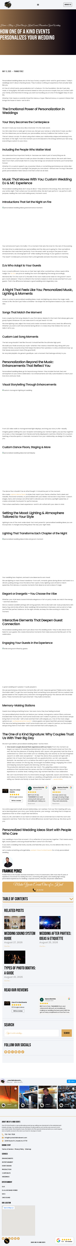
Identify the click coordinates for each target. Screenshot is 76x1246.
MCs (3, 1194)
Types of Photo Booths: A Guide (20, 971)
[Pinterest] (15, 1051)
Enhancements (7, 1158)
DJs (3, 1187)
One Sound (6, 1197)
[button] (38, 4)
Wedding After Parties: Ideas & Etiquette (55, 936)
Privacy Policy (19, 1149)
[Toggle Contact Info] (6, 1241)
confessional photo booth (21, 721)
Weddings (5, 1177)
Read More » (7, 946)
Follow (73, 1081)
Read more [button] (31, 804)
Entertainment (7, 1162)
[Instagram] (12, 1051)
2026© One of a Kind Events (38, 1242)
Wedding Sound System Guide (19, 936)
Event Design (6, 1166)
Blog (10, 25)
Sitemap (28, 1149)
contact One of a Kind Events (41, 850)
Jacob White (57, 779)
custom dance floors (18, 494)
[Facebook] (5, 1051)
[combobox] (31, 1033)
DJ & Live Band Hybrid (9, 1190)
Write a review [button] (16, 801)
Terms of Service (7, 1149)
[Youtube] (9, 1051)
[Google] (19, 1051)
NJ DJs (13, 273)
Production (6, 1169)
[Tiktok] (22, 1051)
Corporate (6, 1173)
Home (3, 25)
